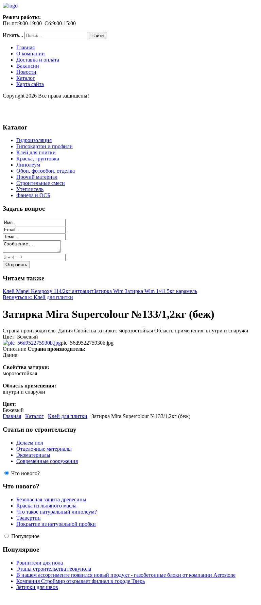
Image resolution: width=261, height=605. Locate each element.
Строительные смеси (40, 183)
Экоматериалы (33, 455)
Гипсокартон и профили (44, 146)
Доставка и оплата (37, 60)
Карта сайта (30, 84)
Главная (25, 47)
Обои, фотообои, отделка (45, 171)
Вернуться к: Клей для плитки (38, 297)
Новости (26, 72)
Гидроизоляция (34, 140)
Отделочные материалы (44, 449)
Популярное (25, 536)
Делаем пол (29, 443)
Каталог (25, 78)
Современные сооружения (47, 461)
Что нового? (25, 473)
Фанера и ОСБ (33, 195)
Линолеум (28, 165)
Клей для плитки (36, 152)
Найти (97, 35)
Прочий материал (36, 177)
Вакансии (27, 66)
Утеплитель (30, 189)
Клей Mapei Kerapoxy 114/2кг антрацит (48, 291)
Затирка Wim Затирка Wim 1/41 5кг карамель (145, 291)
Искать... (13, 35)
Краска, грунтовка (37, 158)
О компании (30, 53)
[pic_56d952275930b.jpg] (32, 343)
